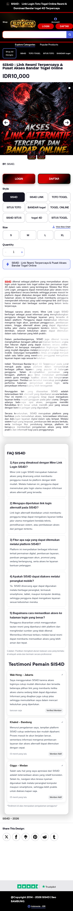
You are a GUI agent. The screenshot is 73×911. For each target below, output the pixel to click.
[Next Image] (67, 122)
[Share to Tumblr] (54, 836)
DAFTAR (54, 178)
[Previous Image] (6, 122)
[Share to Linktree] (26, 836)
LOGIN (45, 26)
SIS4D (8, 281)
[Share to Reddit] (45, 836)
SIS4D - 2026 (11, 818)
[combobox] (35, 34)
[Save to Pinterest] (35, 836)
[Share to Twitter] (7, 836)
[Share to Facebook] (16, 836)
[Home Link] (23, 23)
